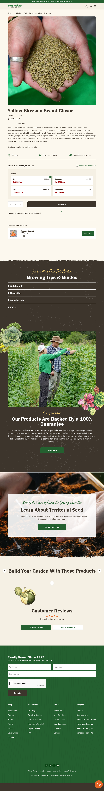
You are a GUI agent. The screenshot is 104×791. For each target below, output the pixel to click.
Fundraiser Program (85, 724)
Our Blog (31, 710)
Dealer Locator (60, 719)
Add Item (88, 233)
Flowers (11, 715)
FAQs (30, 732)
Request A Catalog (36, 724)
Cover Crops (13, 732)
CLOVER (18, 13)
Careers (57, 732)
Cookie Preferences (69, 771)
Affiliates (57, 728)
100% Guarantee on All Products (61, 1)
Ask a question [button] (68, 627)
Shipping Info (82, 715)
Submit (17, 693)
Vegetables (12, 710)
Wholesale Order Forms (86, 719)
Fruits (10, 728)
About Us (58, 710)
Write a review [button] (36, 627)
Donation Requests (85, 732)
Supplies (11, 737)
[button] (13, 123)
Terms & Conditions (45, 771)
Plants (10, 724)
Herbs (10, 719)
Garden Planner (34, 719)
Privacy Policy (32, 771)
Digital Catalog (34, 728)
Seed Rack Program (85, 728)
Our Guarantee (60, 724)
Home (10, 13)
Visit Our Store (60, 715)
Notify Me (62, 204)
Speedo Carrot (27, 231)
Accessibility (57, 771)
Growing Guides (34, 715)
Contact (80, 710)
